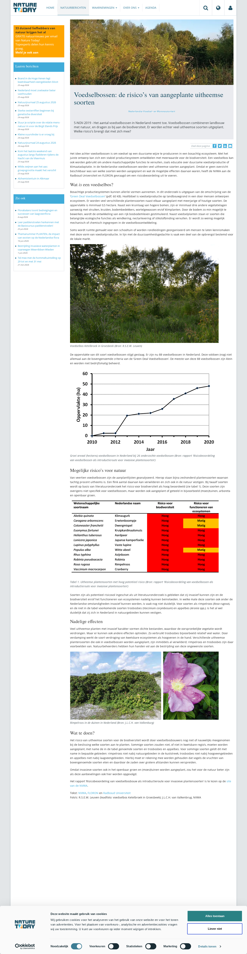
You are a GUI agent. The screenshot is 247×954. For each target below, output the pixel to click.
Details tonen (207, 946)
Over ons (130, 7)
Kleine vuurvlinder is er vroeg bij (36, 134)
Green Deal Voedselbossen (87, 196)
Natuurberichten (73, 7)
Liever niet (215, 928)
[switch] (113, 946)
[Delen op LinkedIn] (225, 146)
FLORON (93, 793)
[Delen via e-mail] (230, 146)
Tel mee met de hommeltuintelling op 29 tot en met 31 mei (39, 259)
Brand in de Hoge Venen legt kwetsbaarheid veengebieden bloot (38, 80)
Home (50, 7)
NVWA (82, 793)
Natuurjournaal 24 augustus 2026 (37, 142)
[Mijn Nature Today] (230, 7)
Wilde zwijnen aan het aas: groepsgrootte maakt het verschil (37, 168)
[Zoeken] (205, 7)
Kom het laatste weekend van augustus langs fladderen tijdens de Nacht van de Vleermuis (38, 154)
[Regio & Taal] (218, 7)
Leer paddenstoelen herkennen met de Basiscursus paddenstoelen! (38, 224)
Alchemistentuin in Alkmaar (33, 178)
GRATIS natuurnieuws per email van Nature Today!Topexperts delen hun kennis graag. (36, 44)
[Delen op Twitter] (220, 146)
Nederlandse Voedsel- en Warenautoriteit (151, 111)
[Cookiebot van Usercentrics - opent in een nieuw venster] (25, 946)
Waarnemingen (103, 7)
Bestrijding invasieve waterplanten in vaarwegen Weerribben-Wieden (39, 247)
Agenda (150, 7)
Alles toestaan (214, 916)
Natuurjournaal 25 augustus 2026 (37, 102)
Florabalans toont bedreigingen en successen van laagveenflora (37, 212)
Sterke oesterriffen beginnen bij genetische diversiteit (36, 112)
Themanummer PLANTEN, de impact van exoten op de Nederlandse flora (39, 235)
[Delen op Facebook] (215, 146)
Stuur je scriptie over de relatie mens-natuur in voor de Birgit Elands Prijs (39, 124)
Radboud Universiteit (117, 793)
